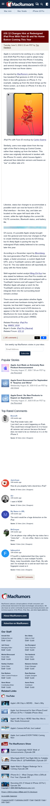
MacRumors (22, 74)
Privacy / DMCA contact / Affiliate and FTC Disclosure (19, 792)
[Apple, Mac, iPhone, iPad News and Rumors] (20, 7)
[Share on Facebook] (43, 337)
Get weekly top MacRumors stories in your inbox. (25, 345)
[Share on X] (37, 337)
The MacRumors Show (20, 744)
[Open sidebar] (47, 4)
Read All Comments (25, 577)
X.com (8, 640)
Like (23, 438)
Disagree (30, 438)
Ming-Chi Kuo (36, 273)
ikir (12, 496)
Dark (7, 802)
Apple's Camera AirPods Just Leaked (25, 728)
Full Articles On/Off (21, 800)
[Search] (42, 4)
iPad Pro (24, 322)
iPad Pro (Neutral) (25, 328)
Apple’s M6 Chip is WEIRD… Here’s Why (27, 703)
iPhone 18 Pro (38, 11)
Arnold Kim (5, 636)
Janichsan (15, 480)
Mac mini (7, 11)
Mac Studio (22, 11)
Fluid (31, 800)
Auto (43, 800)
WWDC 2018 (13, 325)
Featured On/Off (7, 800)
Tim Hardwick (30, 654)
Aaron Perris (29, 682)
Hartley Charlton (7, 664)
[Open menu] (3, 4)
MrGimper (15, 530)
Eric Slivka (28, 636)
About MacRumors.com (15, 616)
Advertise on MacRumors (16, 623)
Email (3, 640)
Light (3, 802)
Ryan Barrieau (30, 673)
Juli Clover (15, 388)
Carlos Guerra (40, 140)
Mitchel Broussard (8, 654)
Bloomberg (40, 253)
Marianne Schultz (31, 664)
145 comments (11, 338)
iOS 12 (21, 331)
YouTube (10, 696)
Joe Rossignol (16, 373)
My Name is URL (18, 511)
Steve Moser (5, 682)
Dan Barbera (5, 673)
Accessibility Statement (9, 796)
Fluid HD (37, 800)
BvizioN (14, 416)
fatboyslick (15, 550)
